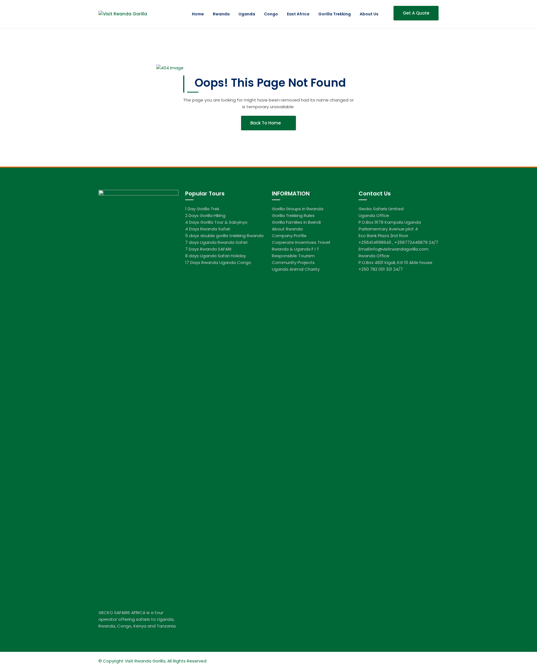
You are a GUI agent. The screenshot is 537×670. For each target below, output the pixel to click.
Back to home (266, 123)
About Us (369, 14)
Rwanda (221, 14)
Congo (271, 14)
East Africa (298, 14)
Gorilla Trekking (334, 14)
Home (198, 14)
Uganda (247, 14)
